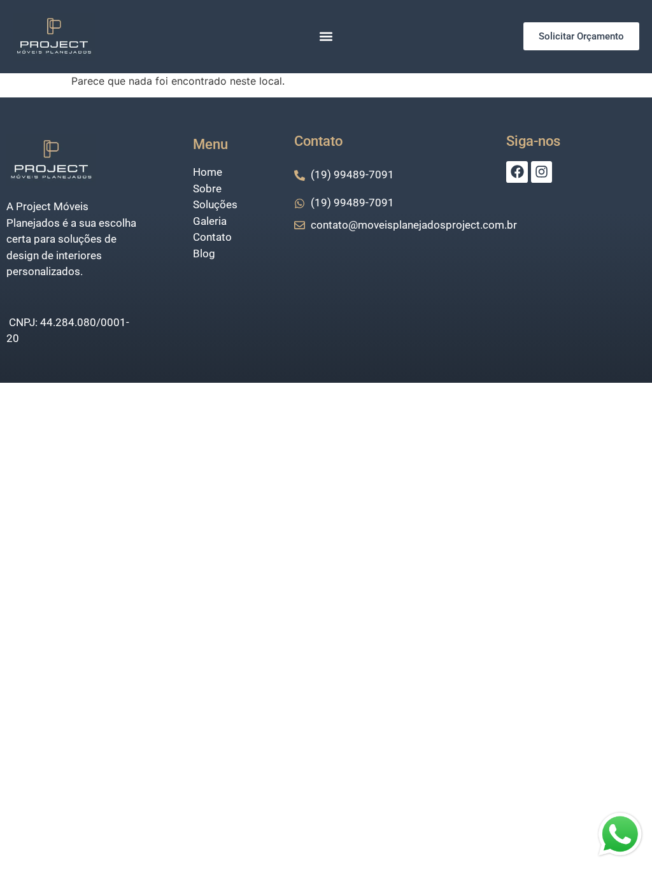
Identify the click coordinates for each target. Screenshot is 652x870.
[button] (326, 36)
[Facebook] (517, 172)
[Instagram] (542, 172)
